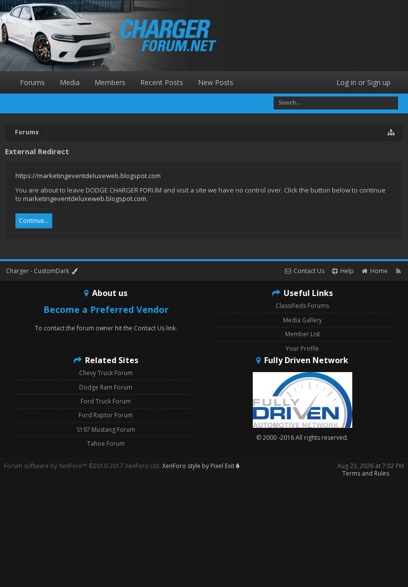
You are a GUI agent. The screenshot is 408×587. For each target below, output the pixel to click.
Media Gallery (302, 320)
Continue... (34, 220)
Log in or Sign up (363, 82)
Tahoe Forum (106, 443)
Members (110, 82)
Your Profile (302, 348)
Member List (302, 334)
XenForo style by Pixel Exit (199, 466)
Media (70, 82)
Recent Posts (161, 82)
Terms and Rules (365, 473)
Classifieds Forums (302, 305)
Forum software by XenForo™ (82, 466)
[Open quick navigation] (392, 132)
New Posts (215, 82)
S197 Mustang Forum (106, 429)
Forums (32, 82)
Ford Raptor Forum (106, 415)
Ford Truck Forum (106, 401)
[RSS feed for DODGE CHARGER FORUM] (398, 271)
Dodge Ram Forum (105, 387)
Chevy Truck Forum (106, 373)
